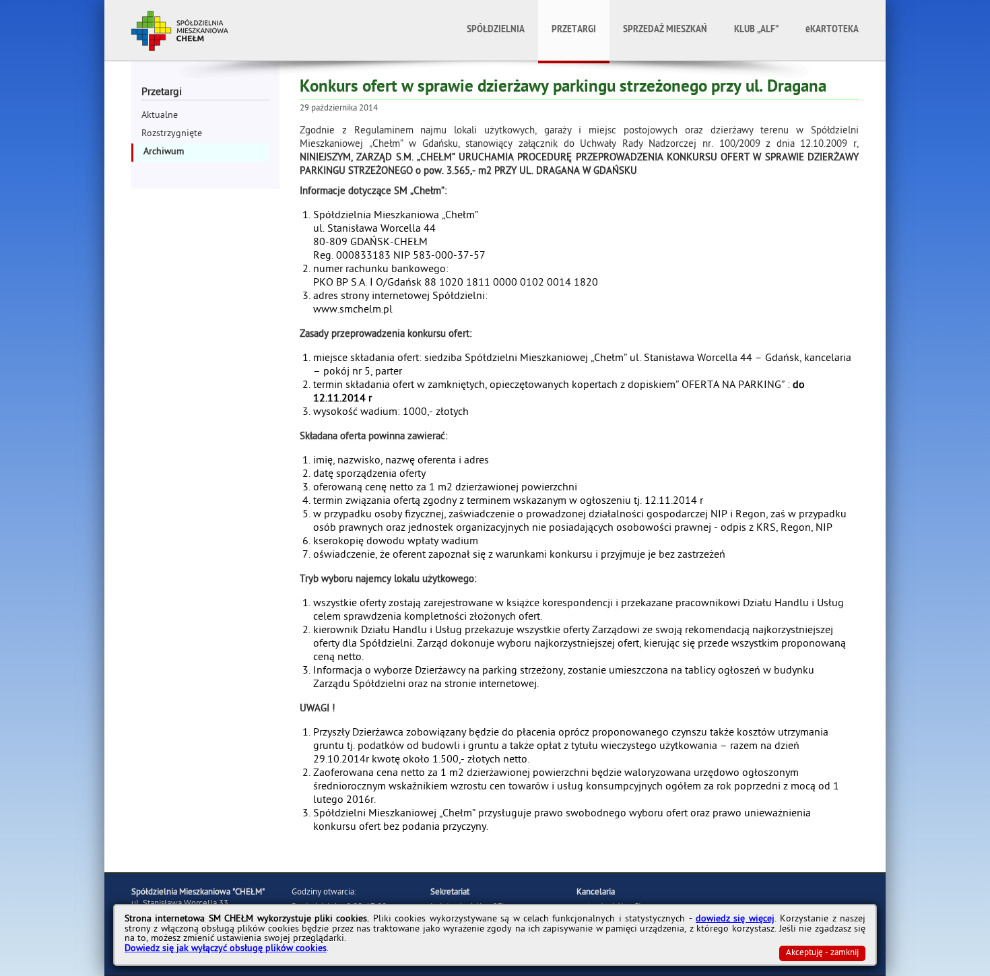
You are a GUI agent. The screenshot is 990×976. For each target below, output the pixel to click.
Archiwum (163, 152)
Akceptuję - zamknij (822, 953)
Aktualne (159, 116)
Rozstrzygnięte (171, 134)
